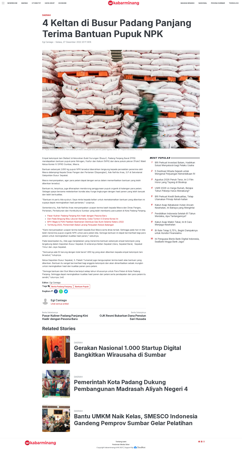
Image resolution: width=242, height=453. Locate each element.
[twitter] (66, 291)
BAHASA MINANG (187, 3)
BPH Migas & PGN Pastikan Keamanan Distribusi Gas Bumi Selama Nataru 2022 (85, 222)
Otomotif (36, 3)
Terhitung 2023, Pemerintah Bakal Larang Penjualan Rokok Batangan (80, 225)
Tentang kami (121, 442)
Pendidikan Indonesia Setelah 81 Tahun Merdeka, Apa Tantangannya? (175, 214)
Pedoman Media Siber (121, 444)
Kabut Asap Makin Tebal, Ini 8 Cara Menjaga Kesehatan (173, 223)
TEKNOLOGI (234, 3)
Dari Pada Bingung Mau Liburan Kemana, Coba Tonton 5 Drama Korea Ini (82, 218)
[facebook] (56, 291)
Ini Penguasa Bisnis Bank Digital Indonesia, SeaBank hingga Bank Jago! (177, 240)
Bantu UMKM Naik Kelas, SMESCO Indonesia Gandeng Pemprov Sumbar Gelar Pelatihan (136, 420)
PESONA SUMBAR (218, 3)
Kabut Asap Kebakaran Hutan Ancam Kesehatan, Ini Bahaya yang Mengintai (174, 206)
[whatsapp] (61, 291)
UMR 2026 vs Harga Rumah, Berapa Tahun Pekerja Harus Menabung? (174, 189)
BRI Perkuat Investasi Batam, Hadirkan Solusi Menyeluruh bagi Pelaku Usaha (175, 164)
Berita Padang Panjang (61, 286)
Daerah (24, 3)
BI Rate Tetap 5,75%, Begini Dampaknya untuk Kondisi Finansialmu (176, 231)
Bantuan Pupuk (82, 286)
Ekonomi (62, 3)
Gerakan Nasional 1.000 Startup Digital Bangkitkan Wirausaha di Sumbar (127, 351)
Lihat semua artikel (60, 304)
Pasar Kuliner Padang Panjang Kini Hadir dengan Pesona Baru (77, 215)
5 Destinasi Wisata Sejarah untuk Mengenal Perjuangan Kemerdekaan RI (175, 172)
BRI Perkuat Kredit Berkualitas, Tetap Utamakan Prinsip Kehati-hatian (174, 198)
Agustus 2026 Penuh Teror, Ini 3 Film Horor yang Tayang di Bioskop (174, 181)
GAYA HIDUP (49, 3)
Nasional (203, 3)
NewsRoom (12, 3)
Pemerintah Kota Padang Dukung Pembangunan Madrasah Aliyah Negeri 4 (131, 385)
